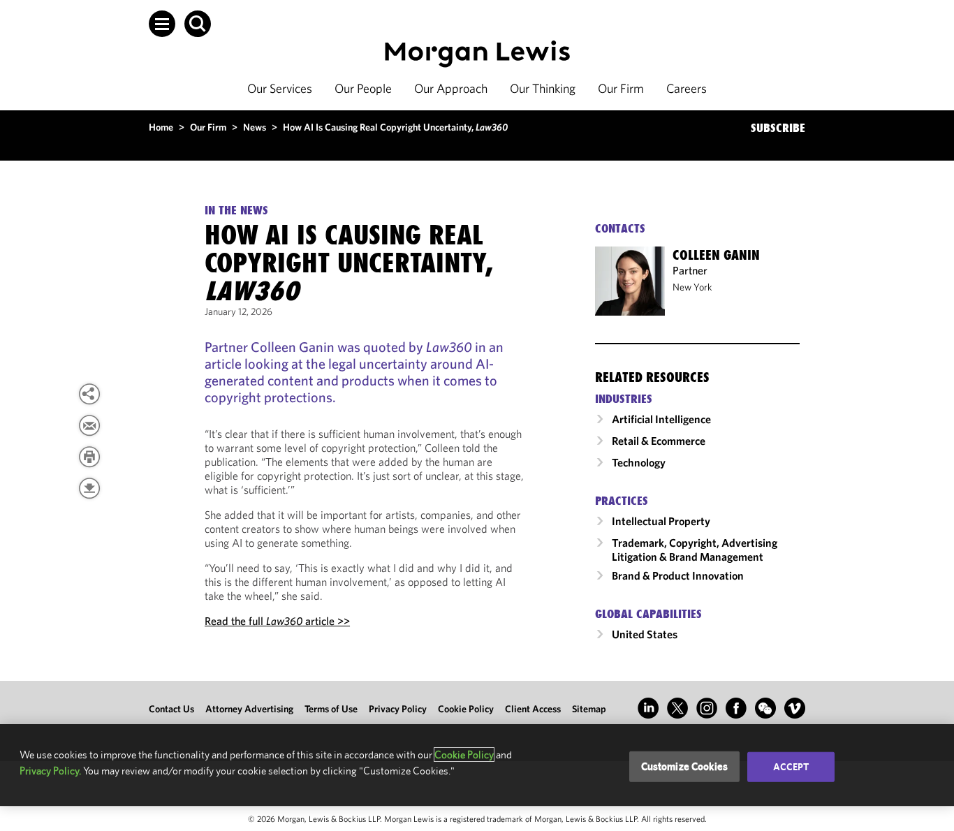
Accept (791, 766)
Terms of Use (331, 709)
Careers (686, 88)
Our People (363, 88)
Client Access (533, 709)
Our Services (279, 88)
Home (161, 127)
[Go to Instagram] (706, 708)
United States (644, 634)
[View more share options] (89, 394)
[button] (162, 23)
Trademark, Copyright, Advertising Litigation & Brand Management (694, 550)
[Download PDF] (89, 488)
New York (692, 287)
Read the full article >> (277, 621)
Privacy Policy (398, 709)
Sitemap (589, 709)
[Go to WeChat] (765, 708)
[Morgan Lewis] (477, 54)
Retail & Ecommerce (658, 441)
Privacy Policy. (50, 770)
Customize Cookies (684, 766)
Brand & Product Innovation (678, 575)
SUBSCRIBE (778, 128)
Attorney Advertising (249, 709)
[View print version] (89, 456)
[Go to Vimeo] (794, 708)
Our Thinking (542, 88)
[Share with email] (89, 425)
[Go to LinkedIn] (648, 708)
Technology (639, 462)
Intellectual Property (661, 521)
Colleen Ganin (716, 255)
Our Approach (450, 88)
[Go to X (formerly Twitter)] (677, 708)
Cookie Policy (466, 709)
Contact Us (171, 709)
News (254, 127)
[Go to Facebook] (736, 708)
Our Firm (621, 88)
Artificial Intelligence (661, 419)
